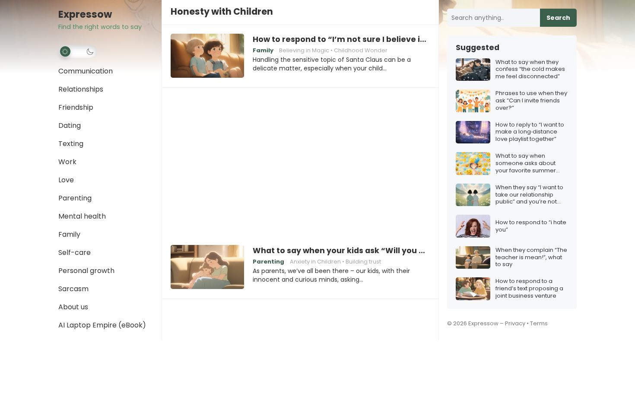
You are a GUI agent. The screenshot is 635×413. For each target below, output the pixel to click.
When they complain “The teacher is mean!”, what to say (531, 258)
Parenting (75, 198)
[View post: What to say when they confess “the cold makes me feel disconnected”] (473, 69)
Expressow (85, 14)
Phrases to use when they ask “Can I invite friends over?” (531, 101)
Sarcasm (73, 289)
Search (558, 17)
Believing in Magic (304, 50)
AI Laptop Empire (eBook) (102, 325)
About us (73, 307)
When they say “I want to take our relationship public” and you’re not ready (529, 195)
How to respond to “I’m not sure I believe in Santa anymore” (341, 39)
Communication (85, 71)
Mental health (82, 216)
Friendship (75, 107)
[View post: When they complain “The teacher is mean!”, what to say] (473, 257)
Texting (70, 144)
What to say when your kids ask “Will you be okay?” (341, 250)
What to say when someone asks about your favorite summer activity (525, 163)
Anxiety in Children (315, 261)
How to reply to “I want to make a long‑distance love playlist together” (529, 132)
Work (67, 162)
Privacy (515, 323)
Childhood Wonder (360, 50)
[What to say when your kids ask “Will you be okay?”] (207, 267)
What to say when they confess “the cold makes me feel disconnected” (530, 70)
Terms (539, 323)
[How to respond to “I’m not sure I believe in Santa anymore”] (207, 56)
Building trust (363, 261)
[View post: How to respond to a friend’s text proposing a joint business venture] (473, 288)
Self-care (74, 252)
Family (69, 234)
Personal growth (86, 271)
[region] (300, 160)
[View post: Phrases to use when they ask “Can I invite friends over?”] (473, 100)
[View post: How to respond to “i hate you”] (473, 226)
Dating (69, 125)
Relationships (80, 89)
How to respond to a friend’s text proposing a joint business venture (529, 289)
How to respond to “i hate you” (530, 226)
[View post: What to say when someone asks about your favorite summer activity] (473, 163)
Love (66, 180)
